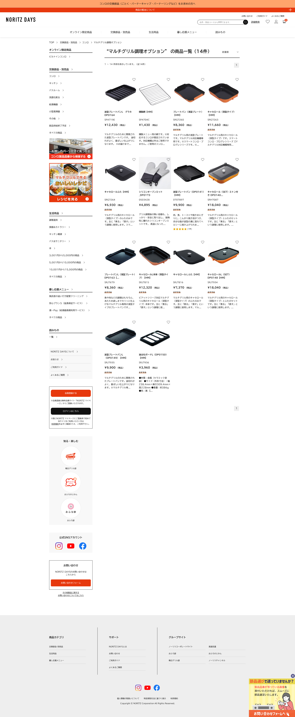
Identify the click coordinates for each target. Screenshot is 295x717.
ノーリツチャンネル (217, 660)
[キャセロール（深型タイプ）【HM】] (224, 93)
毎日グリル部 (174, 660)
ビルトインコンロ (57, 57)
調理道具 (53, 220)
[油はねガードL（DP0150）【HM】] (155, 336)
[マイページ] (276, 22)
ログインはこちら (71, 411)
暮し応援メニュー (187, 32)
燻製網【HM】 (146, 112)
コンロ (85, 42)
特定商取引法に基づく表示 (155, 698)
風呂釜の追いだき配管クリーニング (66, 296)
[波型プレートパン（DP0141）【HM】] (189, 173)
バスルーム (54, 90)
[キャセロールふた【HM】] (120, 173)
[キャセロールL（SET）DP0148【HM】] (224, 256)
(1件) (189, 229)
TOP (51, 42)
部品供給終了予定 (57, 126)
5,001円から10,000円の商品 (65, 262)
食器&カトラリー (57, 227)
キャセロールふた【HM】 (117, 192)
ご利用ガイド (261, 16)
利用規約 (55, 424)
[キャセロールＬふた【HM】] (189, 256)
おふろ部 (172, 653)
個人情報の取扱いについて (128, 698)
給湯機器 (53, 104)
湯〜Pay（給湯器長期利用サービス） (67, 310)
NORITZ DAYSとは (118, 646)
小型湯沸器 (54, 111)
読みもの (220, 32)
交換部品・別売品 (120, 32)
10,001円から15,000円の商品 (66, 269)
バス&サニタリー (57, 241)
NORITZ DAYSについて (62, 352)
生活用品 (154, 32)
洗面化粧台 (54, 97)
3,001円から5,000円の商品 (64, 255)
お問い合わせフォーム (71, 583)
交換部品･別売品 (56, 646)
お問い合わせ (247, 16)
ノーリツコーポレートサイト (181, 646)
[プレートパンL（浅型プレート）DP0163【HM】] (120, 256)
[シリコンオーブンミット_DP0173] (155, 173)
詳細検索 (255, 22)
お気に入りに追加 (134, 79)
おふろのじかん (215, 653)
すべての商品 (55, 133)
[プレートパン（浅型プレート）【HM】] (189, 93)
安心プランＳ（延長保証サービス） (66, 303)
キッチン (53, 83)
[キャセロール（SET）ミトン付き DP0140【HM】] (224, 173)
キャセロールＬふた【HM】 (187, 274)
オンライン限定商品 (81, 32)
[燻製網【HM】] (155, 93)
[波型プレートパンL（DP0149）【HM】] (120, 336)
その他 (52, 119)
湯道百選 (212, 646)
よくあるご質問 (277, 16)
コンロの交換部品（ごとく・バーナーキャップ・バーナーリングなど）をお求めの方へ (147, 3)
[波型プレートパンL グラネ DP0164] (120, 93)
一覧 (51, 337)
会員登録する (71, 393)
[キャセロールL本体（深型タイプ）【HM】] (155, 256)
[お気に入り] (268, 22)
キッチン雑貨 (55, 234)
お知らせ (55, 359)
